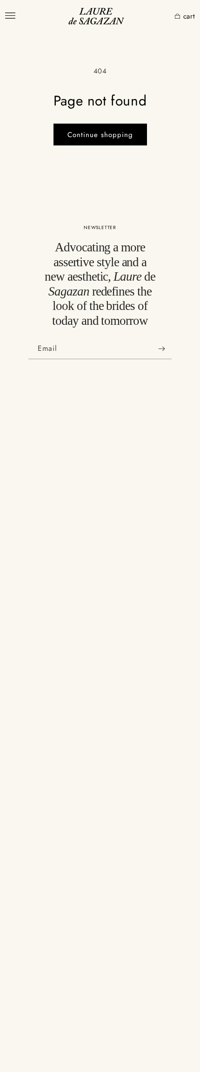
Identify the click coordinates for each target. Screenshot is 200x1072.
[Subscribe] (161, 349)
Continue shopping (100, 135)
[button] (163, 16)
